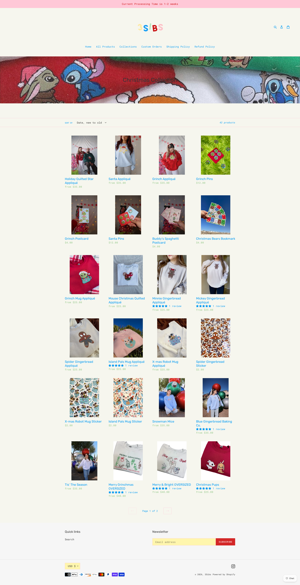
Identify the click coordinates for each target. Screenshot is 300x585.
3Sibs (208, 574)
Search (69, 539)
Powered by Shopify (224, 574)
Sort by (68, 123)
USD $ (72, 566)
